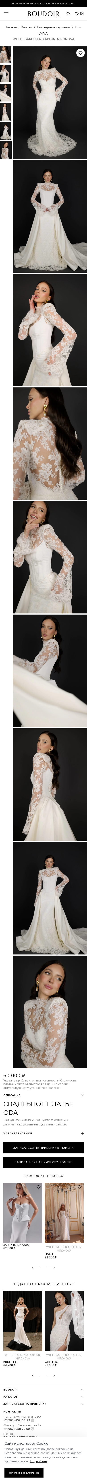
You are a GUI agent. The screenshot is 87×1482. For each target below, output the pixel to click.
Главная (11, 27)
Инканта (9, 1362)
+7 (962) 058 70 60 (16, 1428)
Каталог (27, 27)
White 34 (51, 1362)
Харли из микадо (16, 1245)
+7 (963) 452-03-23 (16, 1420)
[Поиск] (68, 13)
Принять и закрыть (24, 1472)
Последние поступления (54, 27)
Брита (49, 1254)
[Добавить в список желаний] (80, 53)
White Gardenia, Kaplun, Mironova (43, 39)
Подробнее (38, 1461)
